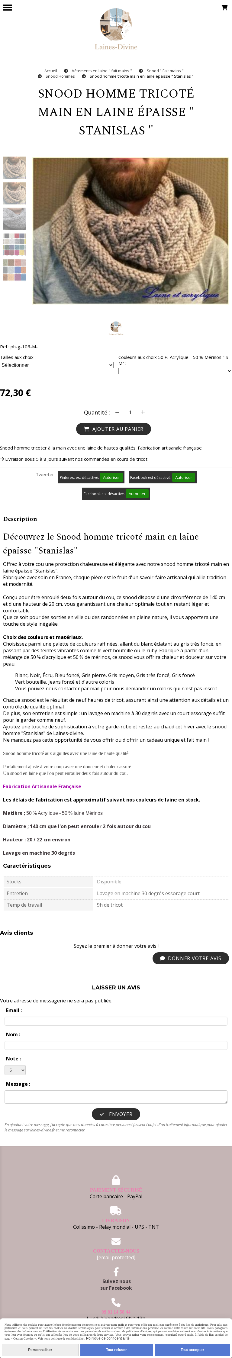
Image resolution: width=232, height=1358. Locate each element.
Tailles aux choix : (18, 357)
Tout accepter (192, 1350)
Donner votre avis (194, 958)
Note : (13, 1058)
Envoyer (120, 1114)
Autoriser (111, 477)
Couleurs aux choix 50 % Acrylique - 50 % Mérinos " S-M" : (174, 360)
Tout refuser (116, 1350)
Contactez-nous (116, 1250)
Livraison (116, 1220)
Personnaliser (40, 1350)
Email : (14, 1010)
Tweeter (45, 474)
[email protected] (116, 1257)
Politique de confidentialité (107, 1338)
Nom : (13, 1034)
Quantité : (97, 412)
